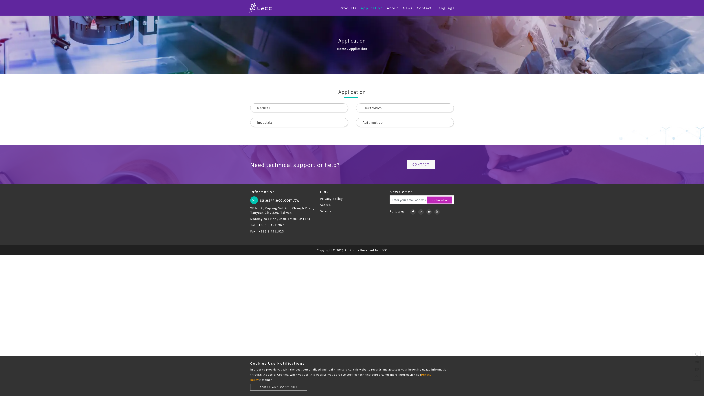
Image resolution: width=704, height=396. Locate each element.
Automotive (373, 122)
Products (348, 8)
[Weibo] (429, 211)
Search (325, 205)
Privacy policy (331, 198)
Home (341, 48)
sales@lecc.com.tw (280, 200)
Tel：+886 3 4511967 (267, 225)
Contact (424, 8)
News (407, 8)
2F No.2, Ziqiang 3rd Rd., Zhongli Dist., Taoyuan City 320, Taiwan (282, 210)
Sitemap (327, 211)
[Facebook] (413, 211)
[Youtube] (437, 211)
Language (445, 8)
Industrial (265, 122)
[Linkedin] (421, 211)
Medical (263, 107)
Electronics (372, 107)
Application (372, 8)
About (392, 8)
